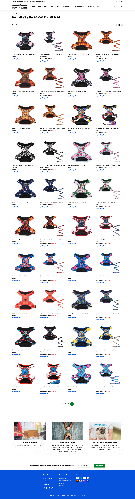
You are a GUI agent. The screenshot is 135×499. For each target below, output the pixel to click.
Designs (91, 6)
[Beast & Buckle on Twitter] (49, 488)
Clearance (67, 6)
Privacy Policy (65, 495)
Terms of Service (75, 495)
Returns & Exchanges (65, 480)
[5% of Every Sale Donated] (105, 431)
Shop (33, 6)
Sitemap (83, 495)
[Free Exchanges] (67, 431)
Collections (19, 13)
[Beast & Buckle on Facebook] (46, 488)
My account (62, 485)
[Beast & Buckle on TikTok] (52, 488)
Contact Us (62, 478)
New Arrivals (43, 6)
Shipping (61, 483)
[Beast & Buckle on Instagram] (44, 488)
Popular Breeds (79, 6)
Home (13, 13)
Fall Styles (55, 6)
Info (98, 6)
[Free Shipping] (30, 431)
